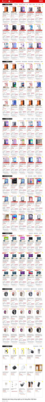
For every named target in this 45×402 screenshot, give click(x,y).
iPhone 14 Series (36, 61)
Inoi (36, 4)
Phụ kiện (7, 346)
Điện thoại (7, 4)
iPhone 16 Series (24, 61)
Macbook (7, 233)
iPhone (17, 4)
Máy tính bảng (7, 176)
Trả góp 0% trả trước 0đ (5, 6)
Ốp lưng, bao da (35, 346)
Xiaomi (24, 4)
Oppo (42, 4)
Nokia (39, 4)
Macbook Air (31, 233)
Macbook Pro (36, 233)
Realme (34, 4)
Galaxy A (32, 118)
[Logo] (7, 1)
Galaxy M (36, 118)
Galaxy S (28, 118)
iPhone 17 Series (18, 61)
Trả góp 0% (12, 24)
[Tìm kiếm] (28, 1)
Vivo (27, 4)
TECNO (30, 4)
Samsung (20, 4)
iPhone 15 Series (30, 61)
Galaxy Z (25, 118)
